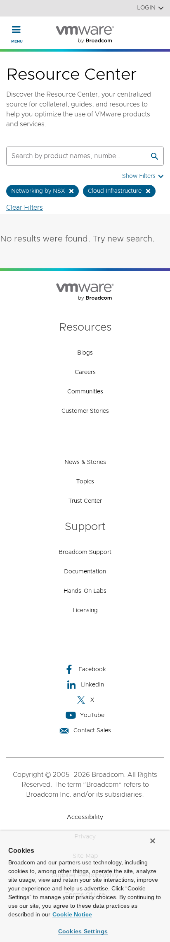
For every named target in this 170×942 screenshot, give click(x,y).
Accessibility (85, 817)
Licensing (85, 610)
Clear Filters (24, 207)
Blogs (85, 353)
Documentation (85, 572)
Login (146, 8)
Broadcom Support (85, 552)
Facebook (92, 669)
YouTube (92, 715)
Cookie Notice (72, 914)
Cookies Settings (83, 931)
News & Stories (85, 462)
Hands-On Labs (85, 591)
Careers (85, 372)
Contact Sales (92, 731)
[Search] (154, 156)
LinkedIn (92, 685)
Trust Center (85, 501)
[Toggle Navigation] (16, 29)
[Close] (152, 840)
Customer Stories (85, 411)
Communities (85, 392)
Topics (85, 482)
